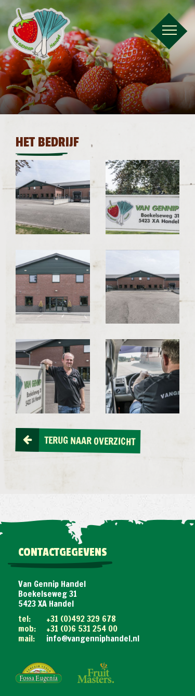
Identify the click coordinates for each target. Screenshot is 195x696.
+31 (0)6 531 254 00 (82, 628)
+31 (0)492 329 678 (81, 618)
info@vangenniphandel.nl (92, 638)
